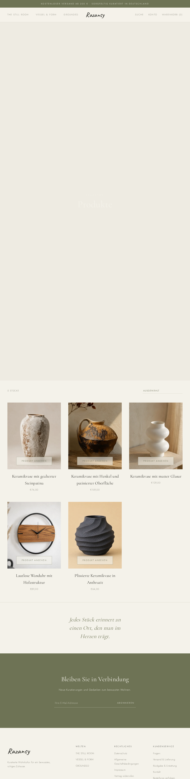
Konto (152, 14)
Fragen (156, 753)
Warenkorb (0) (172, 14)
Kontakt (156, 772)
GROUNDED (71, 14)
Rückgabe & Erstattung (165, 766)
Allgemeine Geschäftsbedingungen (126, 761)
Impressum (120, 770)
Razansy (95, 15)
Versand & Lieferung (164, 759)
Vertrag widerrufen (124, 776)
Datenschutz (120, 753)
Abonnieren (125, 702)
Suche (139, 14)
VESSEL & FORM (46, 14)
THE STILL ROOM (18, 14)
